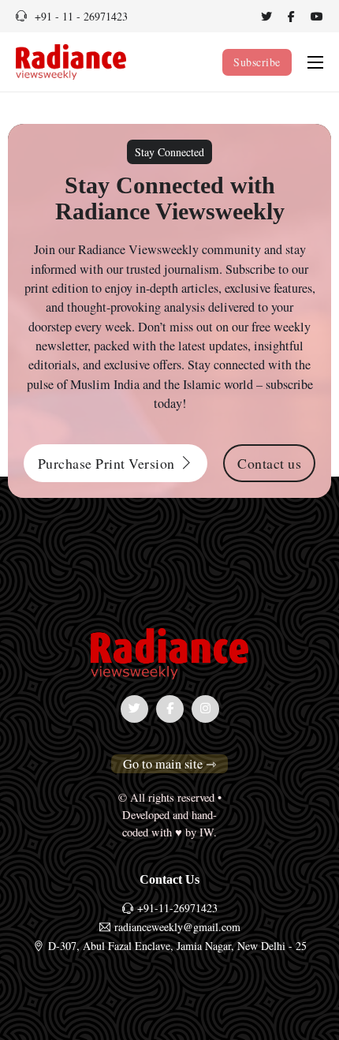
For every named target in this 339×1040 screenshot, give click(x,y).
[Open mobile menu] (315, 62)
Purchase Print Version (106, 463)
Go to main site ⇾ (169, 764)
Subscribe (257, 61)
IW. (208, 832)
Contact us (269, 463)
